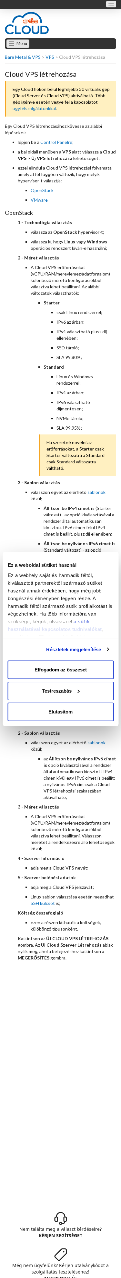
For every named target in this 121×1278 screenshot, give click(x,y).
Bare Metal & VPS (23, 57)
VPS (49, 57)
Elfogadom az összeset (61, 669)
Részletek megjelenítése (73, 649)
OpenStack (42, 190)
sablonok (96, 492)
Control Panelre (56, 142)
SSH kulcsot (43, 903)
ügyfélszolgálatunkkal (34, 108)
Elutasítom (60, 711)
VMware (39, 200)
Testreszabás (57, 691)
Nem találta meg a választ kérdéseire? (60, 1232)
